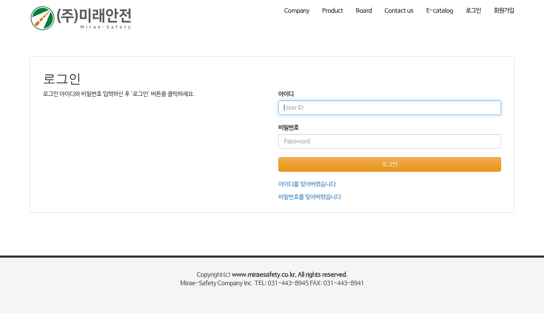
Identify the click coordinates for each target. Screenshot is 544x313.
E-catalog (439, 10)
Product (332, 10)
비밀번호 (288, 127)
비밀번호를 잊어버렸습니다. (310, 197)
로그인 (473, 10)
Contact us (399, 10)
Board (364, 10)
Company (296, 10)
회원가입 (504, 10)
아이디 (286, 94)
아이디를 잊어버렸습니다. (307, 184)
